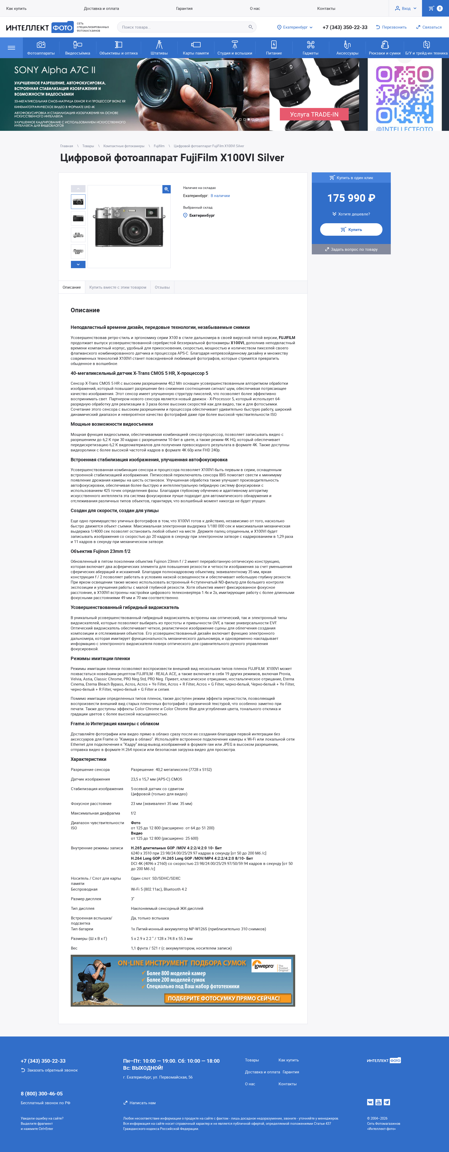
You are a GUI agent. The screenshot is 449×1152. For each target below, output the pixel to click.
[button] (240, 119)
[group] (134, 94)
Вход (406, 8)
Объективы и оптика (119, 53)
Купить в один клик (355, 177)
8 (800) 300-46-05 (42, 1093)
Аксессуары (347, 53)
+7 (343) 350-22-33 (345, 27)
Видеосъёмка (77, 53)
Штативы (159, 53)
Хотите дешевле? (354, 213)
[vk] (370, 1102)
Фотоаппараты (41, 53)
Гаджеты (311, 53)
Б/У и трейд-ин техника (426, 53)
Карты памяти (196, 53)
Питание (274, 53)
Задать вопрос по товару (354, 249)
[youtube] (378, 1102)
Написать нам (143, 1102)
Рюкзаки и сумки (385, 53)
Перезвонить (394, 27)
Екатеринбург (202, 215)
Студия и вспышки (234, 53)
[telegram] (387, 1102)
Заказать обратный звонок (52, 1070)
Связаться (432, 27)
